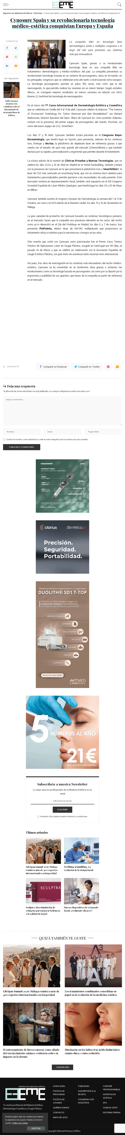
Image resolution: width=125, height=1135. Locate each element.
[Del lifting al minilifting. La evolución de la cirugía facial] (81, 851)
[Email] (16, 65)
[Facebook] (7, 48)
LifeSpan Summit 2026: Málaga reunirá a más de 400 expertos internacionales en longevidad (41, 870)
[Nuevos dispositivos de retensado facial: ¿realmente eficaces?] (81, 891)
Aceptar (36, 1128)
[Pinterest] (7, 57)
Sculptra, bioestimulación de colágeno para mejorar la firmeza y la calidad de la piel (43, 910)
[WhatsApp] (16, 57)
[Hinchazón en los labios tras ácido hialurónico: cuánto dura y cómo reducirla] (93, 1024)
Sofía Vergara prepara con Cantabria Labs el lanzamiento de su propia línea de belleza (11, 108)
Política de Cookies (20, 1123)
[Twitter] (16, 48)
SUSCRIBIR (62, 809)
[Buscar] (119, 4)
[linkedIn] (7, 65)
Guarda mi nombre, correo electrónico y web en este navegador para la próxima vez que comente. (47, 439)
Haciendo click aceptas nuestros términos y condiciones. (64, 816)
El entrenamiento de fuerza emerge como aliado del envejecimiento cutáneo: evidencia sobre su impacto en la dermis (31, 1053)
